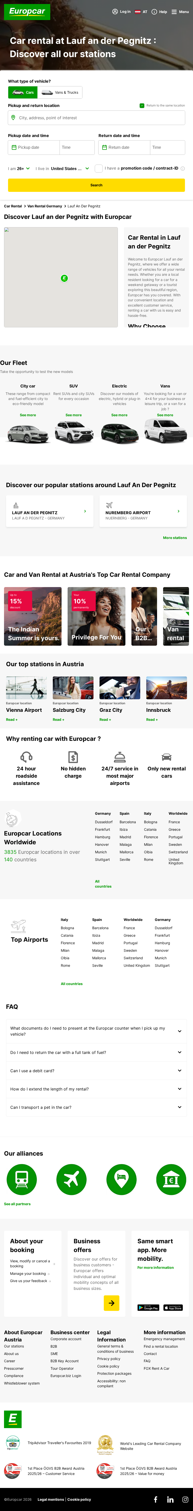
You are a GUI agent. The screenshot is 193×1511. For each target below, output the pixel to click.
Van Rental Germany (44, 206)
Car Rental (13, 206)
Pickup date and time (28, 135)
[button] (64, 278)
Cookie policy (79, 1499)
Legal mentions (51, 1499)
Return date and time (119, 135)
